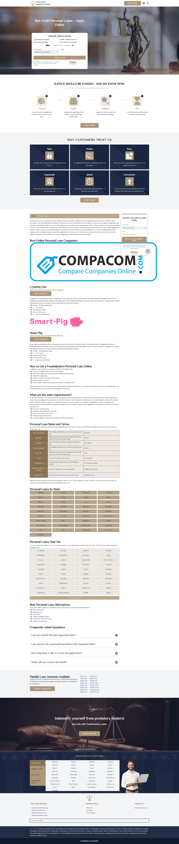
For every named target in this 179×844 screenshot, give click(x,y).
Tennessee (108, 525)
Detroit (63, 574)
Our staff (89, 810)
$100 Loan (83, 678)
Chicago (63, 550)
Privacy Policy (126, 247)
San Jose (40, 560)
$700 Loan (93, 676)
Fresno (108, 583)
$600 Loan (83, 692)
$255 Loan (83, 683)
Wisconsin (108, 530)
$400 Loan (83, 687)
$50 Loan (83, 676)
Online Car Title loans (40, 621)
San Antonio (63, 555)
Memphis (86, 574)
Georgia (85, 497)
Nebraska (41, 516)
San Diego (86, 555)
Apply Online (89, 733)
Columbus (63, 564)
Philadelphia (41, 555)
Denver (86, 569)
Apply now (132, 3)
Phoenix (108, 550)
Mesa (63, 588)
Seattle (63, 569)
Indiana (63, 502)
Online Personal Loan (39, 813)
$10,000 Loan (94, 687)
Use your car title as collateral (61, 45)
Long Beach (41, 593)
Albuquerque (63, 583)
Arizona (63, 493)
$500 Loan (83, 690)
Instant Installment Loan (39, 815)
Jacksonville (86, 560)
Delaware (41, 497)
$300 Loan (83, 685)
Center (41, 583)
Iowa (85, 502)
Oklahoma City (40, 578)
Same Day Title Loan (38, 810)
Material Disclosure (38, 820)
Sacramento (41, 588)
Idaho (108, 497)
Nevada (63, 516)
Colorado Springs (63, 593)
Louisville (41, 569)
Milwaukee (108, 578)
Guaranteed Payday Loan (40, 808)
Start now (89, 200)
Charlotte (108, 564)
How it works (91, 813)
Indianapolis (41, 564)
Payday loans (37, 612)
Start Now (59, 58)
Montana (108, 511)
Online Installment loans (41, 616)
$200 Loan (83, 681)
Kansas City (86, 588)
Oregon (108, 521)
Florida (63, 497)
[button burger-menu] (143, 3)
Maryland (86, 507)
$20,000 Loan (94, 690)
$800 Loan (93, 678)
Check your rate (42, 689)
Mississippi (63, 511)
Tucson (85, 583)
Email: (62, 49)
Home (34, 216)
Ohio (63, 521)
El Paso (40, 574)
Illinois (41, 502)
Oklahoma (86, 521)
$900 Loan (93, 681)
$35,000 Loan (94, 692)
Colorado (108, 493)
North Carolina (40, 521)
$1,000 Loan (94, 683)
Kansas (108, 502)
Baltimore (86, 578)
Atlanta (108, 588)
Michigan (108, 507)
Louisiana (63, 507)
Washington (86, 530)
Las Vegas (63, 578)
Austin (63, 560)
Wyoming (41, 535)
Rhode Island (63, 525)
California (86, 493)
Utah (63, 530)
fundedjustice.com (87, 841)
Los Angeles (41, 550)
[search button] (147, 3)
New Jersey (86, 516)
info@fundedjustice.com (141, 808)
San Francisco (108, 560)
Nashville (109, 569)
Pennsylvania (40, 525)
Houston (86, 550)
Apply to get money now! (134, 240)
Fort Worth (85, 564)
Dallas (108, 555)
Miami (108, 593)
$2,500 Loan (94, 685)
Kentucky (41, 507)
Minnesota (40, 511)
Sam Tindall (33, 829)
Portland (108, 574)
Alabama (40, 493)
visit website (40, 294)
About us (89, 808)
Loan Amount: (37, 49)
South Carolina (86, 525)
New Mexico (109, 516)
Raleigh (85, 593)
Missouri (86, 511)
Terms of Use (40, 63)
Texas (41, 530)
